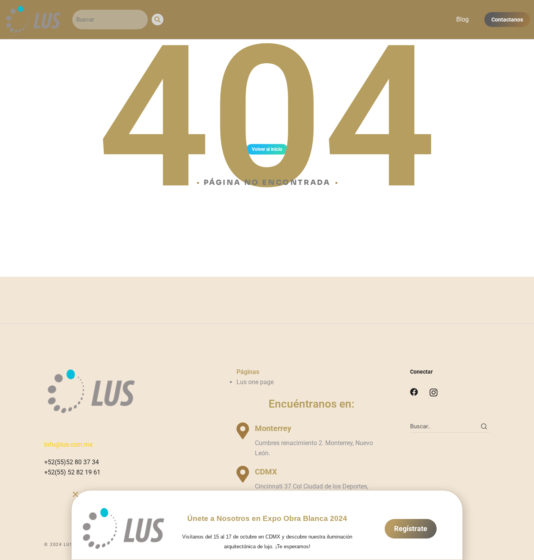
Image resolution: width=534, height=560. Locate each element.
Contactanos (507, 19)
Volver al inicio (267, 149)
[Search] (157, 19)
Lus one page (255, 382)
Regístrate (410, 528)
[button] (267, 494)
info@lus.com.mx (68, 444)
